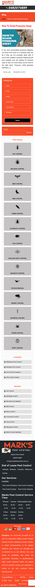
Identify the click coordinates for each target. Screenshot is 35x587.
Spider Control (17, 333)
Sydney (4, 473)
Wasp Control (17, 348)
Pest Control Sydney (9, 489)
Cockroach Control (17, 228)
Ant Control (17, 154)
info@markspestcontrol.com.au (17, 461)
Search (5, 129)
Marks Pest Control (10, 580)
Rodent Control (17, 303)
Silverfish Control (17, 318)
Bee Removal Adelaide (13, 401)
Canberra (21, 469)
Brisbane (13, 469)
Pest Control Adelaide (25, 489)
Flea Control (17, 243)
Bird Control (17, 199)
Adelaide (5, 469)
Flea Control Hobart (12, 377)
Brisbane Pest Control (13, 367)
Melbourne (28, 469)
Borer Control (17, 213)
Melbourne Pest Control (14, 362)
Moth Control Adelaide (13, 432)
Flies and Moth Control (17, 258)
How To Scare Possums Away (17, 26)
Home (4, 19)
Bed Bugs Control (17, 169)
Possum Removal (17, 288)
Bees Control (17, 184)
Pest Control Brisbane (9, 485)
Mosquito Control (17, 273)
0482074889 (17, 8)
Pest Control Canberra (13, 372)
